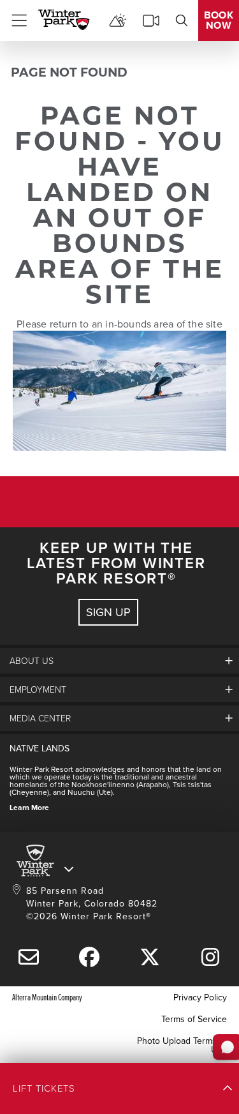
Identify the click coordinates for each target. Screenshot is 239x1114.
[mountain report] (118, 20)
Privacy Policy (200, 997)
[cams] (151, 20)
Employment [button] (38, 689)
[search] (182, 20)
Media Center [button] (40, 718)
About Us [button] (32, 660)
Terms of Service (194, 1018)
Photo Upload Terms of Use (182, 1045)
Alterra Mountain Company (47, 997)
